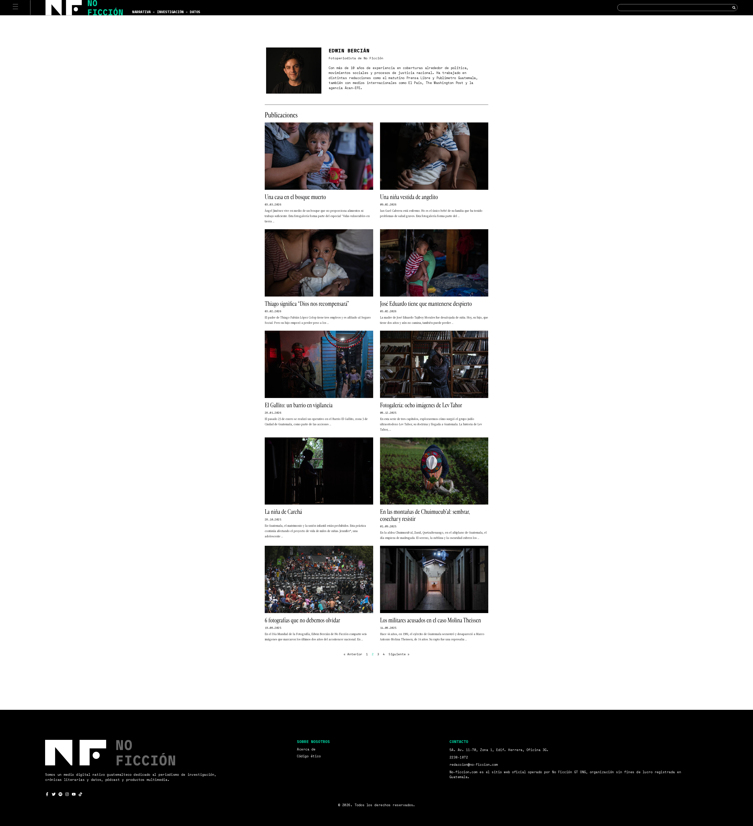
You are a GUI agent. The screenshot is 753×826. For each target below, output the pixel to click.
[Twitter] (54, 794)
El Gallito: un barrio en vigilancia (299, 405)
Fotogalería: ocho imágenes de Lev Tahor (421, 405)
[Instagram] (67, 794)
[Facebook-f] (47, 794)
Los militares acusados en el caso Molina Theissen (430, 620)
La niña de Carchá (283, 512)
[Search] (733, 7)
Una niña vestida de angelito (409, 197)
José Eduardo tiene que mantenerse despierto (426, 304)
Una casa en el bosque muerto (295, 197)
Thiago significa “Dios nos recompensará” (307, 304)
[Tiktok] (80, 794)
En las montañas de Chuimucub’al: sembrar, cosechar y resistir (425, 515)
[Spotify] (60, 794)
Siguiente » (398, 654)
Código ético (309, 756)
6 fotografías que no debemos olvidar (302, 620)
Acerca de (306, 749)
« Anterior (353, 654)
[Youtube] (74, 794)
